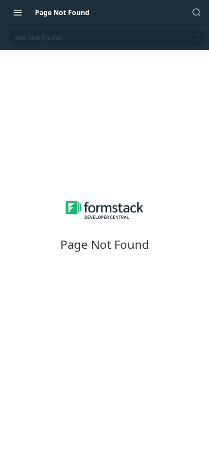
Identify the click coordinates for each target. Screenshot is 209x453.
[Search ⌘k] (196, 12)
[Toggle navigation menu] (17, 12)
